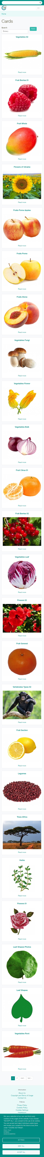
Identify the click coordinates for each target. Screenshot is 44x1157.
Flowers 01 (22, 903)
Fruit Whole (22, 123)
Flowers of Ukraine (22, 167)
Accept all (21, 1152)
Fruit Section (22, 730)
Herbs (22, 860)
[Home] (6, 8)
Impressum (22, 1112)
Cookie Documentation (9, 1134)
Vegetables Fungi (22, 340)
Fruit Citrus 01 (22, 470)
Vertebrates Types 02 (22, 687)
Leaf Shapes (22, 990)
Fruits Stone (22, 297)
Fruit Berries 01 (22, 80)
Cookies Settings (22, 1110)
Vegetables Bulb (22, 427)
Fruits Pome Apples (22, 210)
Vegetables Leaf (22, 557)
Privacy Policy (22, 1105)
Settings (21, 1140)
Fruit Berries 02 (22, 513)
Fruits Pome (22, 253)
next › (23, 1078)
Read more (22, 72)
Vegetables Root (22, 1033)
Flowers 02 (22, 600)
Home (4, 14)
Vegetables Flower (22, 383)
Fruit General (22, 643)
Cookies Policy (22, 1108)
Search (4, 28)
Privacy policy (7, 1130)
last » (30, 1078)
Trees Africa (22, 817)
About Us (22, 1093)
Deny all (21, 1146)
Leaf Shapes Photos (22, 947)
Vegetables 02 (22, 37)
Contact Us (22, 1098)
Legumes (22, 773)
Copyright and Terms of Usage (22, 1095)
